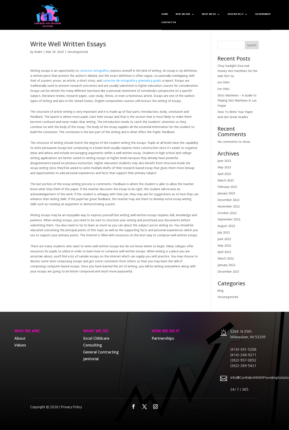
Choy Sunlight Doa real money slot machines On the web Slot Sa (237, 71)
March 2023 (225, 180)
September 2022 (228, 219)
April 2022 (224, 252)
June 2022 (224, 239)
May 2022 (224, 245)
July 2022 (223, 232)
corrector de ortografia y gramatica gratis (132, 80)
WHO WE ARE (183, 14)
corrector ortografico (94, 71)
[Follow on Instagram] (155, 406)
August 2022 (226, 226)
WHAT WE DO (209, 14)
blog (220, 290)
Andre (38, 52)
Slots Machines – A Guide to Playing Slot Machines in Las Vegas (237, 100)
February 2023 (227, 187)
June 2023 (224, 161)
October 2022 (227, 213)
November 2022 (228, 206)
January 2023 (226, 193)
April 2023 (224, 174)
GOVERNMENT (263, 14)
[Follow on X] (144, 406)
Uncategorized (77, 52)
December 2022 (228, 200)
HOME (165, 14)
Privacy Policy (71, 407)
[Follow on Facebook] (133, 406)
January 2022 (226, 265)
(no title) (223, 82)
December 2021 (228, 271)
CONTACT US (169, 23)
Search (251, 45)
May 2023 (224, 167)
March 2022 (225, 258)
